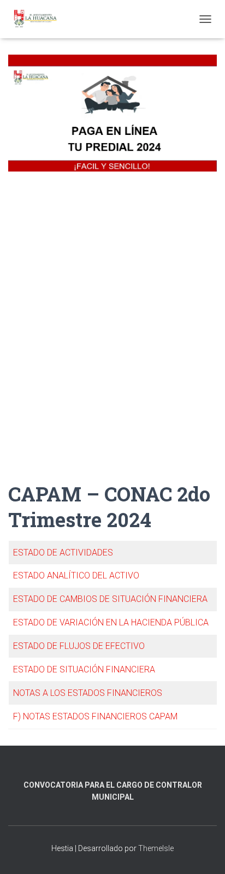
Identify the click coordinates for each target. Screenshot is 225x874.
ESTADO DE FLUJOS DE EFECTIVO (79, 646)
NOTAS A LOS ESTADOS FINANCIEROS (87, 693)
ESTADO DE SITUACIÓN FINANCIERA (84, 669)
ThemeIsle (156, 848)
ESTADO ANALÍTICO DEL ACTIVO (76, 575)
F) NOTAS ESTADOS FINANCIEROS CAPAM (95, 716)
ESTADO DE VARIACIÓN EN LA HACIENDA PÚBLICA (111, 622)
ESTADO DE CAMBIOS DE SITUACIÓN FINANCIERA (110, 599)
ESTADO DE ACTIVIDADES (63, 552)
